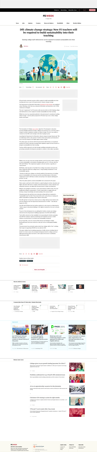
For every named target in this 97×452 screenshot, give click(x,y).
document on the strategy (46, 104)
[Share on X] (56, 87)
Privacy (62, 448)
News (17, 23)
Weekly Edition (77, 23)
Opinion (30, 23)
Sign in (84, 9)
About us (56, 10)
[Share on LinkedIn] (59, 87)
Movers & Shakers (48, 23)
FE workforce (22, 260)
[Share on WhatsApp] (51, 87)
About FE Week (72, 446)
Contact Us (62, 446)
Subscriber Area (72, 10)
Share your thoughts (39, 269)
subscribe (92, 9)
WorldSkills (60, 23)
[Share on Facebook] (53, 87)
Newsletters (81, 448)
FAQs (61, 449)
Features (38, 23)
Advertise (71, 448)
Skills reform (29, 260)
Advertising (64, 10)
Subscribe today (82, 446)
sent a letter (35, 129)
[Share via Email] (61, 87)
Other (68, 23)
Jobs (23, 23)
